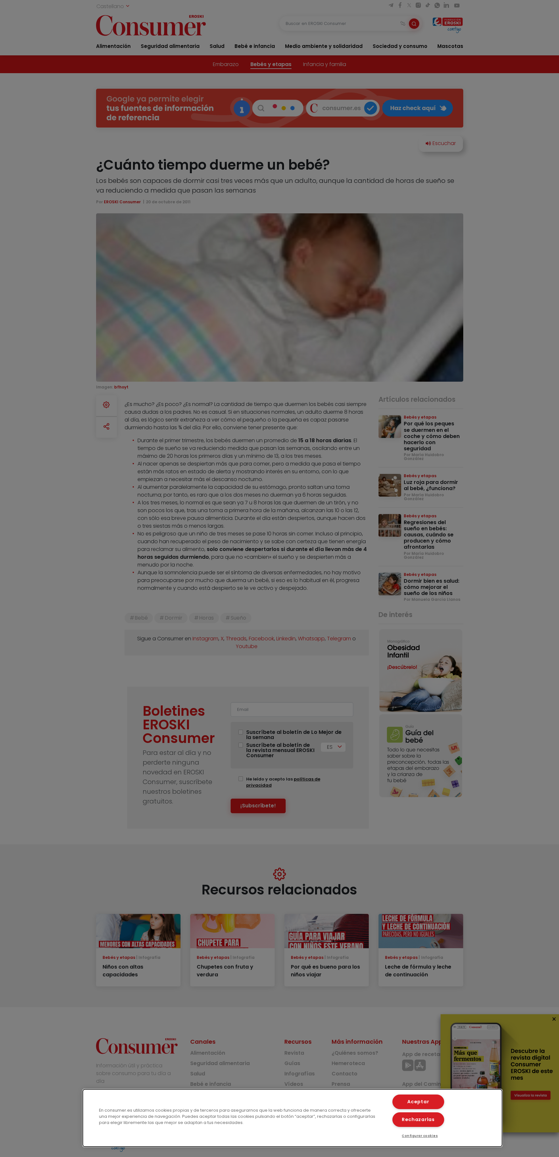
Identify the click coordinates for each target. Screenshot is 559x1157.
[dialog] (292, 1118)
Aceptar (418, 1101)
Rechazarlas (418, 1119)
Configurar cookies (420, 1136)
